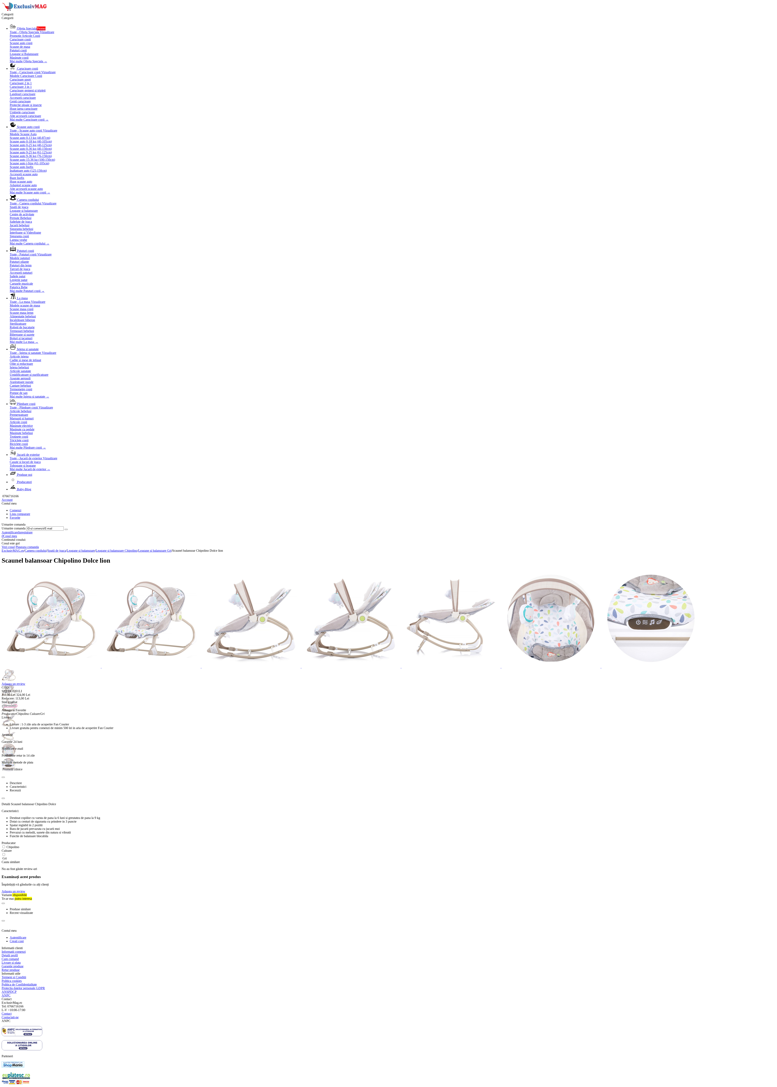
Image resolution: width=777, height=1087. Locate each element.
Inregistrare (25, 532)
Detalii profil (10, 955)
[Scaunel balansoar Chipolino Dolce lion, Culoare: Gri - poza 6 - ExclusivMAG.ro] (551, 667)
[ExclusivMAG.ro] (25, 10)
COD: (6, 687)
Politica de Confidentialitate (19, 984)
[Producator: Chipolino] (10, 706)
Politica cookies (12, 981)
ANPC (6, 995)
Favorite (15, 517)
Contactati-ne (10, 1017)
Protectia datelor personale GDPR (23, 988)
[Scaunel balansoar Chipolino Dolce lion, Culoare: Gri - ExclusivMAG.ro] (52, 667)
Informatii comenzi (14, 951)
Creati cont (17, 941)
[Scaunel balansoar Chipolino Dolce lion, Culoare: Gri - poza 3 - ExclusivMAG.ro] (251, 667)
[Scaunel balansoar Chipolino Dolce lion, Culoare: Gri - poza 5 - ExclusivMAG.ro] (451, 667)
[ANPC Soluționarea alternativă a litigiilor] (22, 1035)
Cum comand (10, 959)
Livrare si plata (11, 962)
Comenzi (15, 510)
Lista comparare (20, 514)
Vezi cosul (8, 547)
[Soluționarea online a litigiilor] (22, 1049)
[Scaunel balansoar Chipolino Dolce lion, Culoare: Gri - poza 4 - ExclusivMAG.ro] (351, 667)
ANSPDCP (9, 991)
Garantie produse (12, 966)
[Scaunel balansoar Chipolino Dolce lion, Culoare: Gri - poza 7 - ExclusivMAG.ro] (651, 667)
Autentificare (10, 532)
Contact (7, 1013)
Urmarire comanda (13, 528)
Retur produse (11, 970)
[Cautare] (66, 529)
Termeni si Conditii (14, 977)
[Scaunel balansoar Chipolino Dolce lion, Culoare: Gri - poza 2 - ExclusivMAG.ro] (152, 667)
